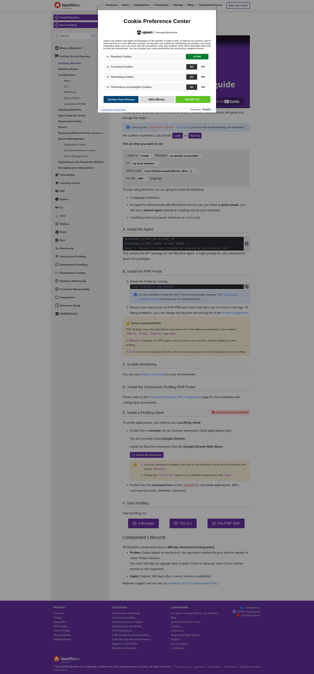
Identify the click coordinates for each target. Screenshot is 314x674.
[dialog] (157, 56)
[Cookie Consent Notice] (157, 61)
